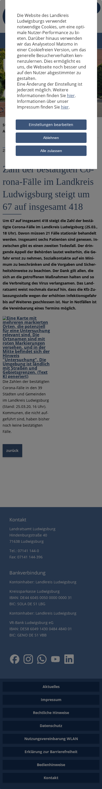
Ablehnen (51, 138)
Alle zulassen (51, 151)
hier (71, 95)
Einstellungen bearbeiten (51, 124)
